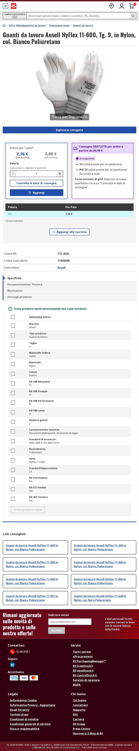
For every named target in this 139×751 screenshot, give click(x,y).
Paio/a (14, 163)
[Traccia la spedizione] (111, 6)
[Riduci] (13, 174)
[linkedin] (12, 664)
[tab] (69, 278)
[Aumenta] (59, 174)
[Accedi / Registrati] (121, 6)
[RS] (13, 6)
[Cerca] (132, 16)
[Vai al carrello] (131, 6)
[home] (4, 25)
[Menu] (5, 6)
